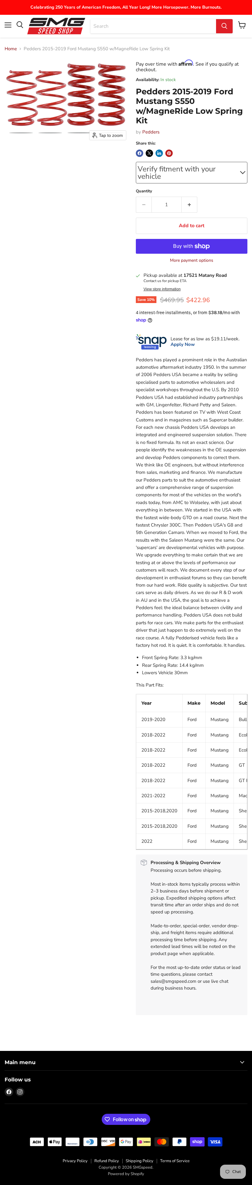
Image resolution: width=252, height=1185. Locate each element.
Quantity (144, 191)
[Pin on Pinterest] (169, 153)
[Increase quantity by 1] (189, 205)
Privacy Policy (75, 1161)
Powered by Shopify (126, 1174)
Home (11, 48)
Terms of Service (175, 1161)
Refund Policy (106, 1161)
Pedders (150, 132)
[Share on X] (149, 153)
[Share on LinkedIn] (159, 153)
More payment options (191, 260)
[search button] (224, 26)
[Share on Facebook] (139, 153)
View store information (162, 289)
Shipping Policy (139, 1161)
